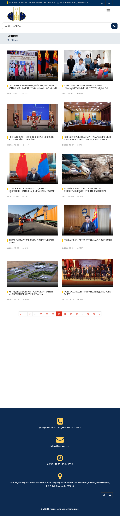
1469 (27, 145)
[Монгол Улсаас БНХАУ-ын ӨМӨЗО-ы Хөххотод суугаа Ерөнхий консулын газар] (16, 13)
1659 (81, 93)
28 (47, 313)
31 (65, 313)
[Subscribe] (114, 26)
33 (77, 313)
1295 (26, 248)
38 (88, 313)
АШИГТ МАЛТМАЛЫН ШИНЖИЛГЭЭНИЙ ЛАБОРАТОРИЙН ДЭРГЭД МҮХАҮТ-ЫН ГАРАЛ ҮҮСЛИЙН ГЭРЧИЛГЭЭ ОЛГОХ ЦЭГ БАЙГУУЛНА (86, 87)
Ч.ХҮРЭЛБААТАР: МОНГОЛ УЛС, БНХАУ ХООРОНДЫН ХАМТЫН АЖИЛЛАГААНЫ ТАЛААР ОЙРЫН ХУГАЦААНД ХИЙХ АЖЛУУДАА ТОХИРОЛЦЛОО (32, 190)
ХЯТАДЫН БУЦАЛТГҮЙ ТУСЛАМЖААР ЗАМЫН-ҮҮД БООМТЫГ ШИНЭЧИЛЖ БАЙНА (31, 293)
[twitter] (110, 495)
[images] (32, 65)
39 (94, 313)
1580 (26, 93)
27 (41, 313)
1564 (81, 300)
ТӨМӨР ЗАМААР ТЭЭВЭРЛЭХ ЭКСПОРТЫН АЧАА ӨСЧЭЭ (31, 241)
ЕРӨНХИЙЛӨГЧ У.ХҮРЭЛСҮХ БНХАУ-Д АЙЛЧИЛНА (88, 240)
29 (53, 313)
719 (80, 145)
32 (71, 313)
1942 (27, 300)
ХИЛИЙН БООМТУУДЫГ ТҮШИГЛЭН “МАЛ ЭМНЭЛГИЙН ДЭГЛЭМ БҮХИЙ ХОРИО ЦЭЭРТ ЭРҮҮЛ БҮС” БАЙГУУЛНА (85, 190)
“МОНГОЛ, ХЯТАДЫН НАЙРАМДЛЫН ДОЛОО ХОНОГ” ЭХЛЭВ (88, 293)
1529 (81, 197)
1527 (81, 248)
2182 (26, 197)
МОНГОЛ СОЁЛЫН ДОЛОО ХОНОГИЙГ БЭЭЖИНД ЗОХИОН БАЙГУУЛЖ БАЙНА (31, 138)
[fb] (104, 495)
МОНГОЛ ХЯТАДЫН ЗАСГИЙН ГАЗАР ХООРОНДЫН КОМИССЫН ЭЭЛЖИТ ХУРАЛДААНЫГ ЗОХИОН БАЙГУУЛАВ (87, 138)
